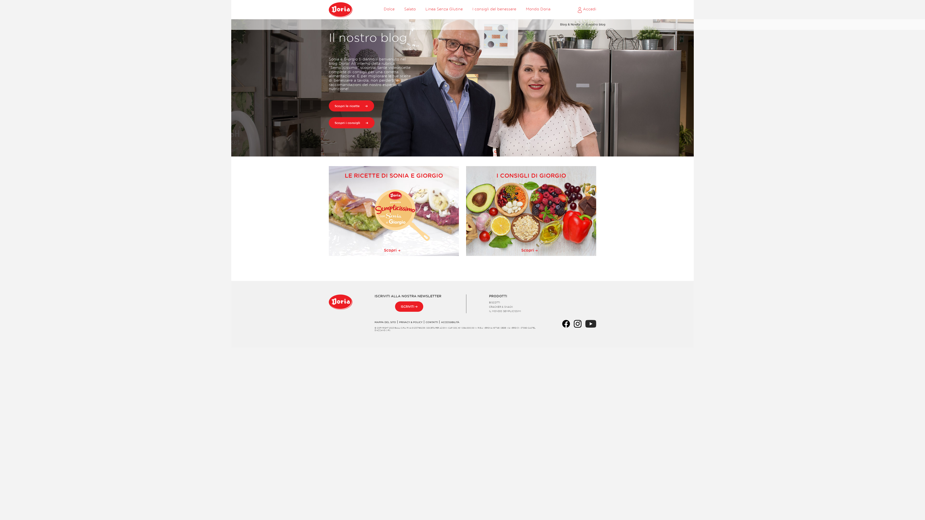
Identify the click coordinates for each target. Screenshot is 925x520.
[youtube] (590, 323)
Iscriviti (408, 306)
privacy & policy (411, 322)
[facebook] (566, 323)
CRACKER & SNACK (501, 306)
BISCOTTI (494, 302)
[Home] (340, 9)
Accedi (589, 8)
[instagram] (577, 323)
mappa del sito (385, 322)
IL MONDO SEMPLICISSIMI (505, 311)
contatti (432, 322)
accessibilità (450, 322)
